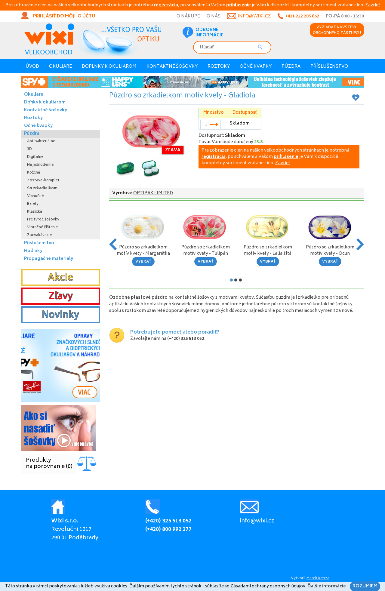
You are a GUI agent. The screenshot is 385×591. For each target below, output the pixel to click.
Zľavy (60, 297)
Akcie (60, 278)
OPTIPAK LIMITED (153, 193)
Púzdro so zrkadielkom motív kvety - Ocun (330, 250)
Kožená (33, 173)
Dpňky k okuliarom (45, 102)
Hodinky (33, 251)
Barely (32, 204)
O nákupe (188, 16)
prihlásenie (238, 5)
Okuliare (60, 66)
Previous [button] (113, 244)
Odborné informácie (209, 32)
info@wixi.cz (254, 16)
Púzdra (291, 66)
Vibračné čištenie (42, 227)
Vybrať (143, 262)
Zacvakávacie (39, 235)
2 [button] (235, 280)
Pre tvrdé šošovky (43, 220)
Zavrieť (372, 5)
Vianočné (35, 196)
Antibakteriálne (41, 141)
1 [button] (231, 280)
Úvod (32, 66)
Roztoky (219, 66)
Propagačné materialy (48, 259)
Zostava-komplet (43, 180)
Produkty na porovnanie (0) (49, 464)
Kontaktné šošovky (172, 66)
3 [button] (240, 280)
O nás (213, 16)
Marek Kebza (317, 578)
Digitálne (35, 157)
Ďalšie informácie (326, 586)
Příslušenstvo (329, 66)
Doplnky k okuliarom (109, 66)
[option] (192, 82)
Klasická (34, 212)
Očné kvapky (256, 66)
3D (29, 149)
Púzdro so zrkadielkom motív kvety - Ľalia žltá (268, 250)
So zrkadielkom (42, 188)
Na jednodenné (40, 165)
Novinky (60, 315)
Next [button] (360, 244)
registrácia (166, 5)
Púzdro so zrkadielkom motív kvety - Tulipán (205, 250)
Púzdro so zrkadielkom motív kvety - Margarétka (143, 250)
